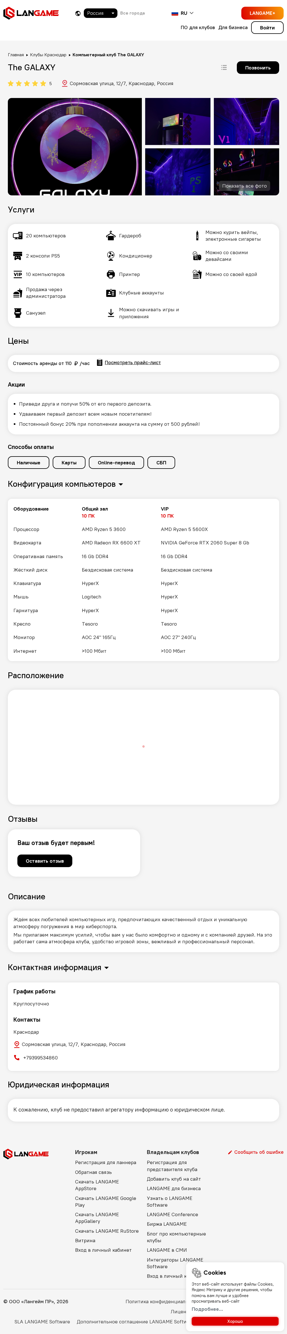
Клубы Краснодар (48, 54)
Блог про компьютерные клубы (176, 1237)
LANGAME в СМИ (167, 1250)
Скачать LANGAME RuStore (107, 1231)
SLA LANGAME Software (42, 1321)
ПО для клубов (198, 27)
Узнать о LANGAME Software (169, 1201)
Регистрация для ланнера (105, 1162)
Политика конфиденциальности (164, 1301)
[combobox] (100, 13)
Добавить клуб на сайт (174, 1179)
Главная (16, 54)
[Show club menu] (224, 67)
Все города (132, 13)
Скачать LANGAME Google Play (105, 1201)
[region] (143, 580)
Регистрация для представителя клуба (172, 1165)
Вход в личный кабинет (103, 1250)
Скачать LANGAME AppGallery (97, 1217)
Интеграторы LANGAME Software (175, 1263)
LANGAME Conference (172, 1214)
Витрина (85, 1240)
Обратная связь (93, 1172)
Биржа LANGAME (167, 1224)
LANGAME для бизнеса (174, 1188)
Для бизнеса (233, 27)
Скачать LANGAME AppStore (97, 1185)
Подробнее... (207, 1309)
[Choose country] (78, 13)
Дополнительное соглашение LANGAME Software (136, 1321)
